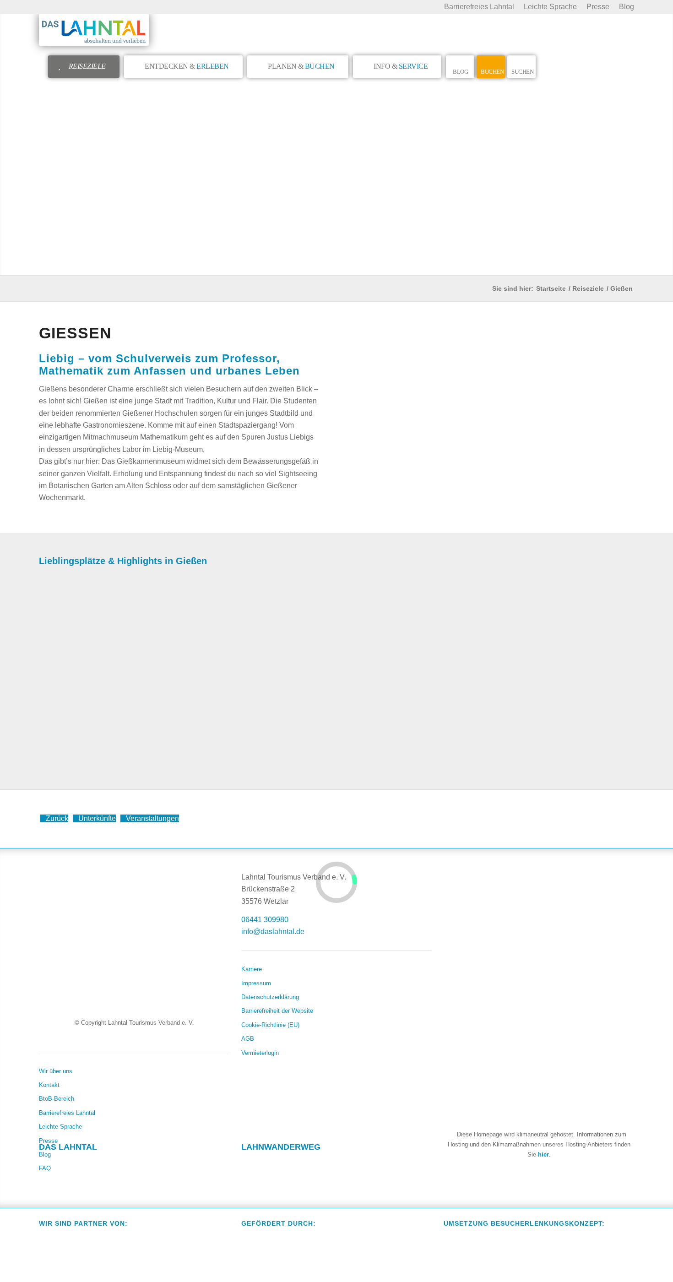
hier (543, 1154)
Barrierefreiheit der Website (277, 1010)
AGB (247, 1038)
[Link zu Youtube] (99, 1164)
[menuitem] (479, 7)
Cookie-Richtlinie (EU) (270, 1024)
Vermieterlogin (260, 1052)
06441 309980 (264, 919)
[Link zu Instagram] (72, 1164)
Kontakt (49, 1084)
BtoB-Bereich (56, 1098)
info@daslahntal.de (272, 931)
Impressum (256, 983)
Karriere (251, 969)
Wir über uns (55, 1071)
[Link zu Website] (301, 1164)
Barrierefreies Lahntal (67, 1112)
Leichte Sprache (60, 1126)
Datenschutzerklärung (270, 997)
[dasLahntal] (94, 30)
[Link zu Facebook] (46, 1164)
